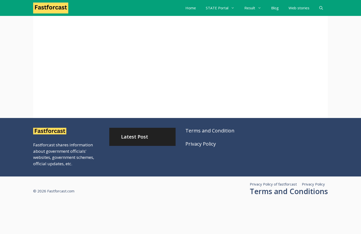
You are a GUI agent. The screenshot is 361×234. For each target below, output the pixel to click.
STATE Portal (217, 7)
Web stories (299, 7)
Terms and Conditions (289, 191)
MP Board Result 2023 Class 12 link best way (76, 72)
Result (249, 7)
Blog (275, 7)
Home (190, 7)
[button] (321, 8)
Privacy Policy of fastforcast (273, 184)
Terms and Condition (210, 130)
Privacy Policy (200, 143)
